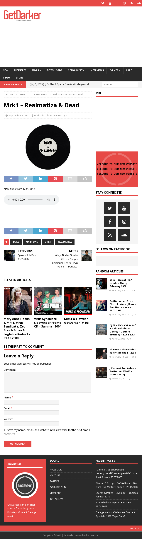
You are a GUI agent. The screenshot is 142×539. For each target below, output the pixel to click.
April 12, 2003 (118, 338)
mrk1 (48, 241)
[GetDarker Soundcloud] (139, 3)
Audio (23, 94)
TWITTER (54, 481)
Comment (10, 369)
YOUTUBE (55, 475)
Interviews (97, 70)
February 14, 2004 (120, 356)
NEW (5, 70)
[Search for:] (119, 84)
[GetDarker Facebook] (117, 3)
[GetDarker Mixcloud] (131, 3)
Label (129, 70)
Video (6, 77)
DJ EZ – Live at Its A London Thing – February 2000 (120, 283)
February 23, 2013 (120, 314)
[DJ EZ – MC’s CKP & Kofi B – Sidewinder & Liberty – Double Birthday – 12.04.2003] (101, 329)
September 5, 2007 (19, 115)
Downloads (54, 70)
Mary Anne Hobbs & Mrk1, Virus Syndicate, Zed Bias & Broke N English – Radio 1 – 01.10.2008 (17, 328)
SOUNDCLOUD (58, 487)
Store (19, 77)
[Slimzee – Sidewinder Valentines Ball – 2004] (101, 353)
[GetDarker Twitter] (102, 3)
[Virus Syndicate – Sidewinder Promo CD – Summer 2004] (48, 301)
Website (8, 419)
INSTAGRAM (56, 499)
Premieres (20, 70)
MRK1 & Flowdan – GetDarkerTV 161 (77, 321)
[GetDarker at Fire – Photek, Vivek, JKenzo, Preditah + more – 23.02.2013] (101, 305)
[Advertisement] (97, 36)
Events (113, 70)
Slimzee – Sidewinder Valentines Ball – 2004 (122, 351)
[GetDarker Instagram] (124, 3)
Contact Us (132, 528)
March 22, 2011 (119, 378)
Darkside (39, 115)
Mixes (35, 70)
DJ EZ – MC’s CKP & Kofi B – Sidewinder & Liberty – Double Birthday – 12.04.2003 (122, 330)
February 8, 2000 (120, 290)
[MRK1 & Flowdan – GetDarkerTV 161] (78, 301)
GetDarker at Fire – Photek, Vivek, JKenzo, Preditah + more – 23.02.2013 (123, 305)
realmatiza (65, 241)
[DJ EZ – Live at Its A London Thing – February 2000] (101, 283)
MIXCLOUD (56, 493)
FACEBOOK (56, 469)
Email (7, 408)
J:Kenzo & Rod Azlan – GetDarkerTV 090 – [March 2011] (122, 371)
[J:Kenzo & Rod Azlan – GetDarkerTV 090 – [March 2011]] (101, 372)
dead (16, 241)
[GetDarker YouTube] (110, 3)
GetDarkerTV (76, 70)
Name (8, 397)
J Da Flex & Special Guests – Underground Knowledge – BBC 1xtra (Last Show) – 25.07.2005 (116, 473)
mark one (32, 241)
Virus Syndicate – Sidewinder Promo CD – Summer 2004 (47, 323)
